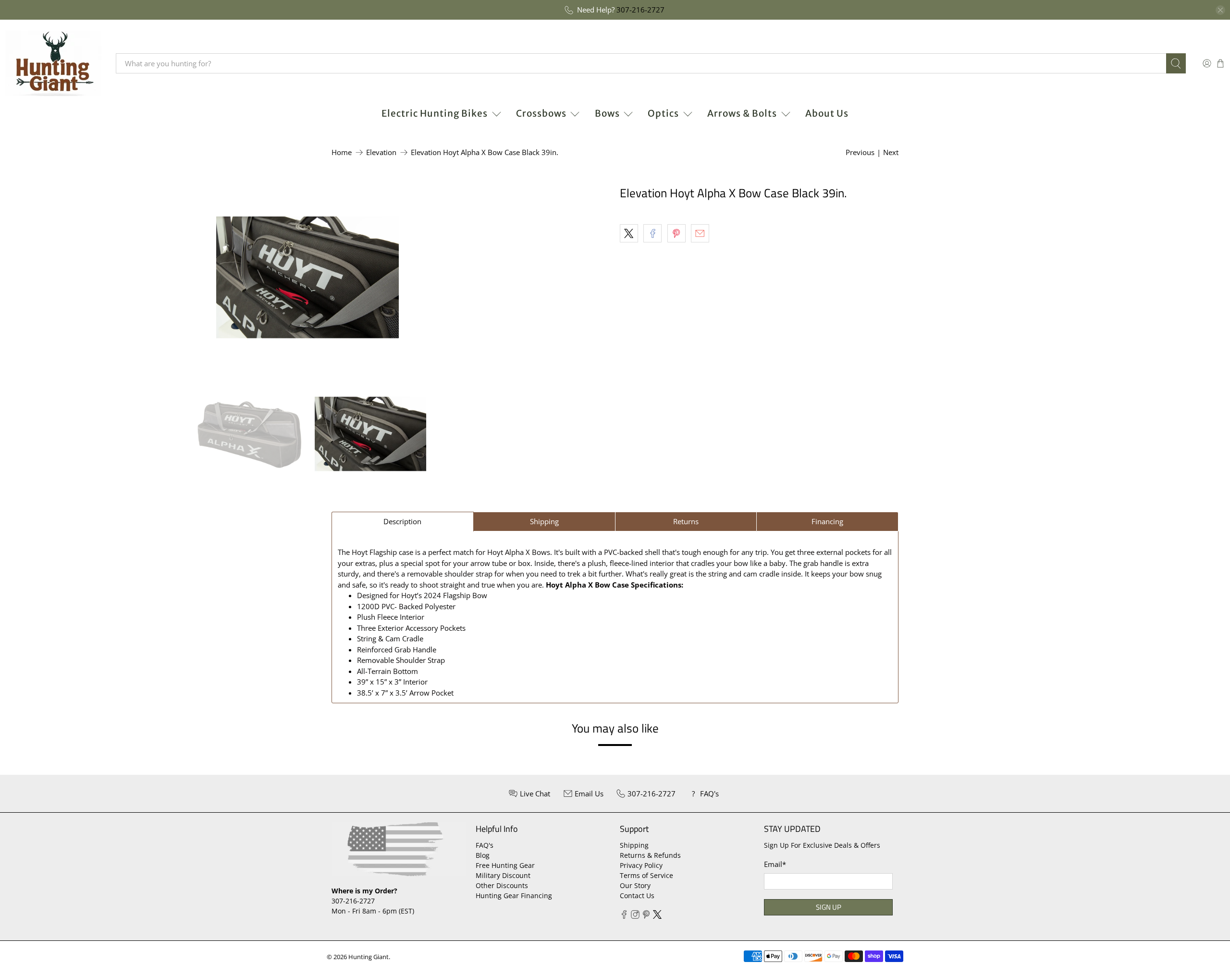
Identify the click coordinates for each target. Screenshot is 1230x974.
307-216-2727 (640, 9)
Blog (483, 855)
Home (342, 152)
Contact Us (637, 895)
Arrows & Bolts (742, 113)
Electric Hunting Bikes (434, 113)
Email (775, 864)
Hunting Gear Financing (514, 895)
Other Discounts (502, 885)
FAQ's (484, 845)
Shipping (634, 845)
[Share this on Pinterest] (676, 233)
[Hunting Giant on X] (657, 916)
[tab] (403, 521)
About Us (827, 113)
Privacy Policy (641, 865)
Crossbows (541, 113)
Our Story (635, 885)
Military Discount (503, 875)
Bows (607, 113)
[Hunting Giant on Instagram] (635, 916)
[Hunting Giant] (53, 63)
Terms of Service (646, 875)
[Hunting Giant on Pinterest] (646, 916)
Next (890, 152)
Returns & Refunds (650, 855)
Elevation (381, 152)
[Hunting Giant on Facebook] (624, 916)
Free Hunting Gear (505, 865)
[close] (1220, 10)
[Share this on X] (629, 233)
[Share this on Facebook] (652, 233)
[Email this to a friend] (700, 233)
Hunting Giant (368, 957)
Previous (860, 152)
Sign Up (828, 907)
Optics (663, 113)
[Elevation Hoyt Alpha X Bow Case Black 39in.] (307, 277)
